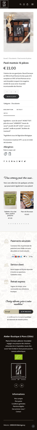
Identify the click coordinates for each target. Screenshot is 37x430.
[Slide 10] (28, 223)
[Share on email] (24, 161)
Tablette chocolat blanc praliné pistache (10, 213)
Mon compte (18, 399)
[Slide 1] (9, 223)
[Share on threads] (9, 161)
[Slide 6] (20, 223)
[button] (32, 4)
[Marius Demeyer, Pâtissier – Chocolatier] (4, 4)
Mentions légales (18, 406)
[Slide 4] (15, 223)
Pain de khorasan (27, 212)
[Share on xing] (22, 161)
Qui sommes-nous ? (18, 409)
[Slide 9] (26, 223)
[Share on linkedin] (14, 161)
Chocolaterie (12, 58)
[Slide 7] (22, 223)
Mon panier (18, 401)
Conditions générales (18, 404)
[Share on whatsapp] (17, 161)
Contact (18, 412)
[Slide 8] (24, 223)
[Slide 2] (11, 223)
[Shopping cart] (26, 4)
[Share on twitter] (6, 161)
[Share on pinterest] (12, 161)
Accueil (6, 58)
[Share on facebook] (4, 161)
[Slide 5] (17, 223)
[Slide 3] (13, 223)
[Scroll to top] (33, 426)
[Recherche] (19, 4)
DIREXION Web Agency (17, 425)
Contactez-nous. (16, 275)
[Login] (23, 4)
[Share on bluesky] (19, 161)
